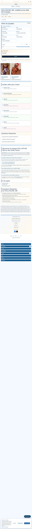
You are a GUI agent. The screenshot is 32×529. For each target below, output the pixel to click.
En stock (2, 248)
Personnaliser (20, 523)
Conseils (2, 253)
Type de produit (4, 27)
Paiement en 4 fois (19, 177)
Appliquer (15, 56)
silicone (28, 152)
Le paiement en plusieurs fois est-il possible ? (8, 139)
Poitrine (17, 35)
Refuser (14, 523)
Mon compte (3, 260)
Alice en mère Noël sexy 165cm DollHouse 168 (15, 77)
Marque (17, 27)
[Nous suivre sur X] (17, 231)
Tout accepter (27, 523)
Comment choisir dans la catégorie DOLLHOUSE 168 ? (10, 136)
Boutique (13, 6)
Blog (2, 255)
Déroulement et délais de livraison (16, 218)
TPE (1, 153)
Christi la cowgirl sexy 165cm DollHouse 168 (4, 77)
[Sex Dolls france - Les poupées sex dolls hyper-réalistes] (16, 1)
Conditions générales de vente (16, 216)
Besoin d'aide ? (27, 516)
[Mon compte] (28, 1)
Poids (2, 35)
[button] (2, 1)
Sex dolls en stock (4, 184)
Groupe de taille (4, 31)
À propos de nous (16, 227)
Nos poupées (3, 246)
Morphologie (3, 39)
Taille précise (17, 31)
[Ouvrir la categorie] (30, 246)
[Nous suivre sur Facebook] (15, 231)
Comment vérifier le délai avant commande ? (8, 141)
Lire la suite (4, 19)
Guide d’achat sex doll (5, 183)
